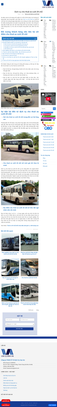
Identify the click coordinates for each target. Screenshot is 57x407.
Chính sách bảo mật (8, 380)
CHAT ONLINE (52, 405)
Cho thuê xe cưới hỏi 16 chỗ (10, 55)
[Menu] (2, 4)
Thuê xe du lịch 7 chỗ (48, 139)
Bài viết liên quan (8, 48)
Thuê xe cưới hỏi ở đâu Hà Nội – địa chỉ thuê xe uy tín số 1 (17, 52)
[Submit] (54, 108)
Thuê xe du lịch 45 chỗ (48, 150)
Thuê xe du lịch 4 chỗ (48, 137)
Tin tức (44, 160)
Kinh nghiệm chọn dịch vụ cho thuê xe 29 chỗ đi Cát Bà (16, 50)
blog (23, 14)
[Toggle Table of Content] (34, 39)
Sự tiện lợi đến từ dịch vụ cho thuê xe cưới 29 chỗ (15, 42)
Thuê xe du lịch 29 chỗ (48, 145)
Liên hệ (5, 378)
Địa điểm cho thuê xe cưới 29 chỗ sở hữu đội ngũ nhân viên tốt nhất (19, 47)
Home (19, 14)
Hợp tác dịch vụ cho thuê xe (10, 388)
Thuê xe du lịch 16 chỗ (48, 142)
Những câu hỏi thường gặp (9, 385)
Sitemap (5, 390)
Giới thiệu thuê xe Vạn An (9, 375)
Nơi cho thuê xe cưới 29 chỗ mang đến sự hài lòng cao (16, 44)
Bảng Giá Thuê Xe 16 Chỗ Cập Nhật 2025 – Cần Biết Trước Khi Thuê (45, 75)
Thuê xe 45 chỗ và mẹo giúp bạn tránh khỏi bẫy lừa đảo (16, 60)
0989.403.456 (5, 401)
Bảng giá (45, 166)
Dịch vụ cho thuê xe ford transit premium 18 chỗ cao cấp (54, 25)
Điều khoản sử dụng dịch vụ (10, 383)
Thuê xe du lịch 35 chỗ (48, 147)
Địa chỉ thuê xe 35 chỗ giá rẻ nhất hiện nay (13, 53)
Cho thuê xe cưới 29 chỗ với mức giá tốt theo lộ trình (16, 45)
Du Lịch (45, 163)
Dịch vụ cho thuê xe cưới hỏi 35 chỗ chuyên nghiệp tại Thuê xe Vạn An (20, 58)
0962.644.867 (5, 405)
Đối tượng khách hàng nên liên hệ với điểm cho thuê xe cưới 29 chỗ (19, 40)
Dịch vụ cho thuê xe (28, 19)
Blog (44, 158)
